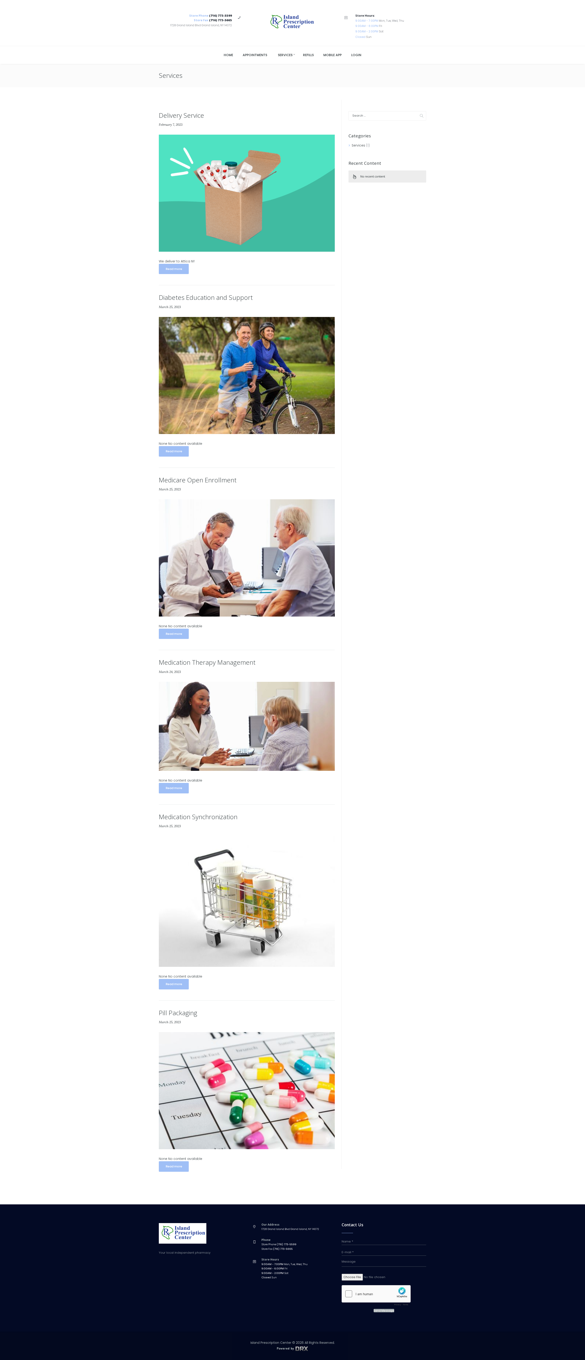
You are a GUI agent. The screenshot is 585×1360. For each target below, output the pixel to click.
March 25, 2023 (170, 307)
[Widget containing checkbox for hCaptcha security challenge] (376, 1296)
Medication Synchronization (198, 816)
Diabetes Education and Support (206, 297)
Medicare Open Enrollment (198, 480)
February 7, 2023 (171, 125)
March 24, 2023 (170, 672)
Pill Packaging (178, 1012)
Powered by (286, 1348)
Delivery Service (181, 115)
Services (358, 145)
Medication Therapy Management (207, 662)
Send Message (384, 1311)
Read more (174, 269)
